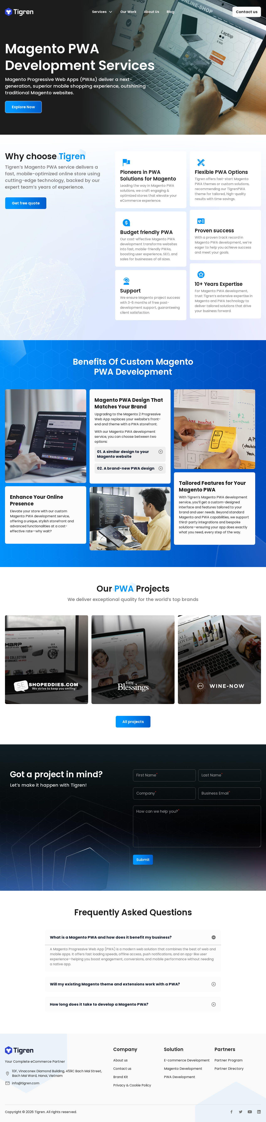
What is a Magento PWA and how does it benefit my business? (111, 937)
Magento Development (183, 1068)
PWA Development (179, 1077)
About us (120, 1060)
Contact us (122, 1068)
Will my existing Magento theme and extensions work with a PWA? (115, 984)
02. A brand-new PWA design (125, 468)
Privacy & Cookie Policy (132, 1085)
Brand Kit (120, 1077)
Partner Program (228, 1060)
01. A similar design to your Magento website (123, 454)
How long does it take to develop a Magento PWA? (99, 1004)
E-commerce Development (187, 1060)
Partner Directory (229, 1068)
